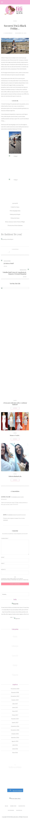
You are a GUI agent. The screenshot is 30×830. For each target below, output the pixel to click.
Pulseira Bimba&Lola (15, 476)
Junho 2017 (15, 707)
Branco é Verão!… (15, 435)
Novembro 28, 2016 (20, 33)
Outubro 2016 (15, 733)
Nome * (3, 557)
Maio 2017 (15, 711)
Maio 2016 (15, 752)
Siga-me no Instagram (17, 790)
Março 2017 (15, 715)
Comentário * (5, 538)
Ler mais (15, 479)
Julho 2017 (15, 703)
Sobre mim (13, 806)
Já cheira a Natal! (9, 263)
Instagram (11, 810)
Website (3, 569)
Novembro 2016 (15, 730)
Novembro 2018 (15, 688)
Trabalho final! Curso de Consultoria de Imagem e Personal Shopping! (14, 273)
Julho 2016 (15, 745)
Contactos (21, 806)
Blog (6, 806)
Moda (15, 21)
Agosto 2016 (15, 741)
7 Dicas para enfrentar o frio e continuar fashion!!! (15, 403)
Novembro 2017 (15, 696)
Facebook (19, 810)
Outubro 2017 (15, 700)
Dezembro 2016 (15, 726)
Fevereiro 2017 (15, 718)
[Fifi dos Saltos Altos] (15, 10)
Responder (4, 499)
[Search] (27, 594)
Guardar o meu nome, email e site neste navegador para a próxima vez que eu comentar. (15, 579)
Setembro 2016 (15, 737)
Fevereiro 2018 (15, 692)
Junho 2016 (15, 748)
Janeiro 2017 (15, 722)
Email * (3, 563)
